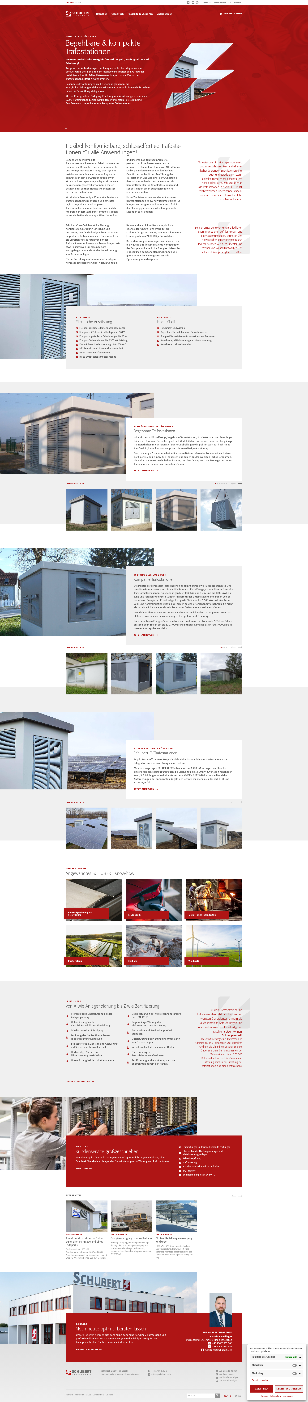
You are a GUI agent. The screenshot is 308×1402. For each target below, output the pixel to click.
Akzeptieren (261, 1389)
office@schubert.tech (160, 1375)
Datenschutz (275, 1396)
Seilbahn (132, 961)
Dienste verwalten (260, 1380)
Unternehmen (164, 14)
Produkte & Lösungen (140, 14)
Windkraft (193, 961)
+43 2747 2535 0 (158, 1371)
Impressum (288, 1396)
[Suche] (217, 1396)
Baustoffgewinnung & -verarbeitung (80, 914)
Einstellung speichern (288, 1389)
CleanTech (117, 14)
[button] (233, 483)
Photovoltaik (75, 961)
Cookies (264, 1396)
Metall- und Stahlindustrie (202, 915)
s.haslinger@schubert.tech (218, 1350)
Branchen (101, 14)
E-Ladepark (134, 915)
